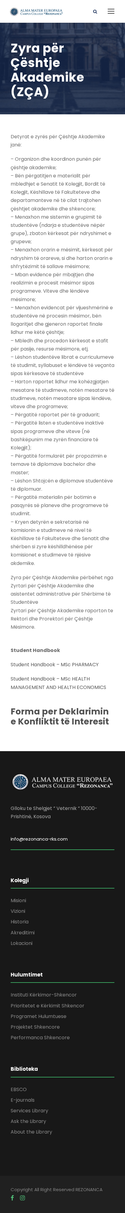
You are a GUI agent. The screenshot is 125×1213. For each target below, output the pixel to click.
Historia (20, 921)
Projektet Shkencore (35, 1026)
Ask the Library (28, 1121)
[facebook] (12, 1198)
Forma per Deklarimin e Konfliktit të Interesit (60, 717)
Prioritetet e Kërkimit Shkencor (47, 1005)
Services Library (29, 1110)
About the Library (31, 1131)
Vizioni (18, 911)
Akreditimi (23, 932)
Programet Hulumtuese (38, 1016)
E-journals (23, 1100)
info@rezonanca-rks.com (39, 839)
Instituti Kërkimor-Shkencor (44, 994)
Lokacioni (21, 943)
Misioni (18, 900)
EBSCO (19, 1089)
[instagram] (22, 1198)
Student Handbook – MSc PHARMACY (55, 664)
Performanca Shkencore (40, 1037)
